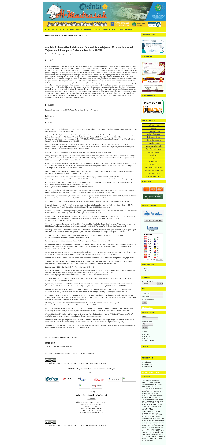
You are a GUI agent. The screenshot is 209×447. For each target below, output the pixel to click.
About (54, 29)
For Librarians (148, 366)
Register (70, 29)
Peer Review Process (153, 149)
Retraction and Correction (154, 170)
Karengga (83, 35)
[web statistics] (153, 229)
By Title (146, 338)
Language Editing (154, 173)
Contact (153, 158)
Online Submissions (154, 140)
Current (87, 29)
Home (47, 29)
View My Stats (153, 230)
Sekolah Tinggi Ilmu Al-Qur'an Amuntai (91, 395)
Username (145, 293)
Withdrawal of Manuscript (154, 167)
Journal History (153, 152)
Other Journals (149, 340)
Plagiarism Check (154, 143)
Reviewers (153, 128)
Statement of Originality (153, 220)
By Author (147, 336)
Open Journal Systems (151, 372)
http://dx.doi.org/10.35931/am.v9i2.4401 (63, 337)
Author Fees (153, 161)
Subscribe (147, 271)
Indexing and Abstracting (153, 146)
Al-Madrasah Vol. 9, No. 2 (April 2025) (64, 35)
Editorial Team (154, 125)
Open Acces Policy (126, 29)
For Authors (148, 364)
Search (79, 29)
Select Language (147, 281)
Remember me (150, 300)
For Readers (148, 362)
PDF (46, 119)
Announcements (110, 29)
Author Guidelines (153, 134)
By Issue (146, 334)
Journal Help (147, 308)
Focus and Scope (154, 131)
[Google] (83, 381)
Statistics (153, 155)
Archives (97, 29)
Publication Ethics (153, 137)
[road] (99, 381)
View (145, 269)
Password (145, 297)
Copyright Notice (154, 164)
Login (62, 29)
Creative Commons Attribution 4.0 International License (86, 363)
